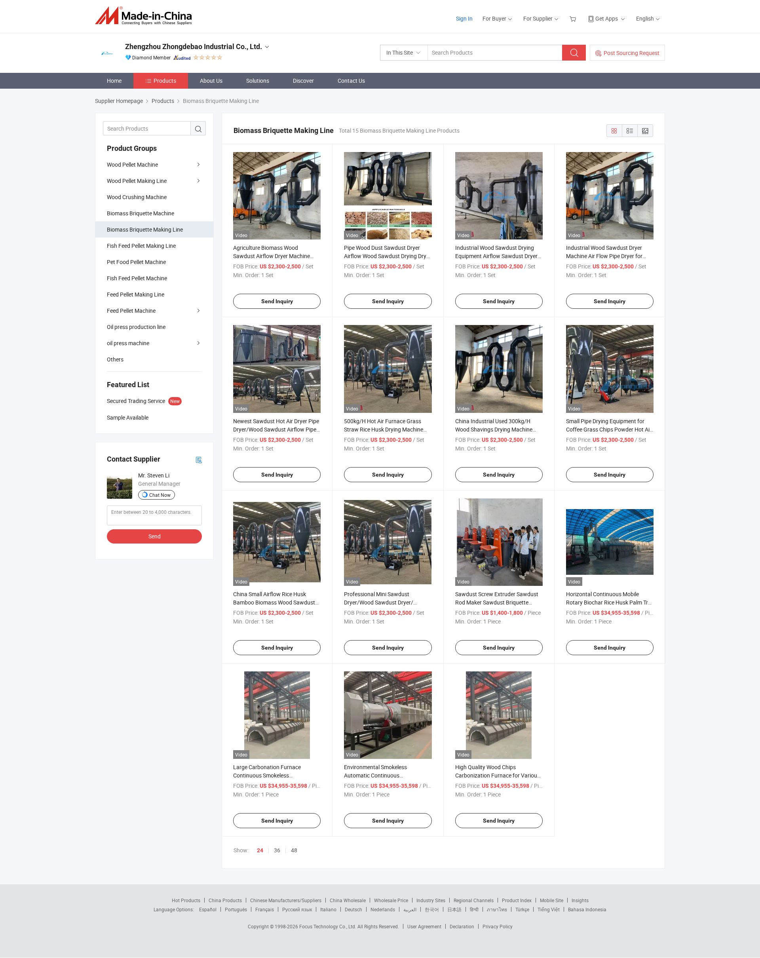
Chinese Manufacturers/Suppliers (285, 900)
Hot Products (186, 900)
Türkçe (522, 909)
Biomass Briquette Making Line (145, 229)
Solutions (257, 80)
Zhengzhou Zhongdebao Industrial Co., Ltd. (193, 46)
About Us (211, 80)
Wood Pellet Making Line (137, 180)
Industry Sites (430, 900)
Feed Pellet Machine (131, 310)
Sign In (464, 18)
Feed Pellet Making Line (135, 294)
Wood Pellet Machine (132, 164)
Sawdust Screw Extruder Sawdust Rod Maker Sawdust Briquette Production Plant (496, 602)
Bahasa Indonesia (587, 909)
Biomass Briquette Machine (140, 213)
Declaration (462, 926)
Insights (580, 900)
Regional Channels (474, 900)
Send (154, 536)
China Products (225, 900)
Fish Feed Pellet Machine (137, 278)
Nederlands (382, 909)
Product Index (517, 900)
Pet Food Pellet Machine (136, 262)
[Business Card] (199, 459)
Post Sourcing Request (631, 53)
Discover (303, 80)
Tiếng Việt (549, 909)
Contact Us (351, 80)
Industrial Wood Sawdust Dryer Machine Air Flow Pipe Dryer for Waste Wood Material (604, 256)
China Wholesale (348, 900)
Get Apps (606, 18)
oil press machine (128, 343)
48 (294, 850)
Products (165, 80)
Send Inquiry (277, 301)
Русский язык (297, 909)
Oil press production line (136, 327)
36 (277, 850)
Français (264, 909)
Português (236, 909)
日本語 (454, 909)
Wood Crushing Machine (137, 197)
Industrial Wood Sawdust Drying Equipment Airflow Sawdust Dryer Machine (496, 256)
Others (115, 359)
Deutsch (353, 909)
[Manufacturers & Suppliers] (146, 15)
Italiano (328, 909)
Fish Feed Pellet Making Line (141, 245)
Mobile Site (551, 900)
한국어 (432, 909)
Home (114, 80)
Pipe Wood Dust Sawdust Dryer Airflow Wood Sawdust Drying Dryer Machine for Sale (387, 256)
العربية (409, 909)
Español (208, 909)
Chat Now (160, 495)
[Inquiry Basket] (574, 18)
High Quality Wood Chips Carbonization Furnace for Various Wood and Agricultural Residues (497, 775)
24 (260, 850)
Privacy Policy (498, 926)
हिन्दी (474, 909)
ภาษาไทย (497, 909)
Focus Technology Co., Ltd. (328, 926)
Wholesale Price (391, 900)
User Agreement (424, 926)
